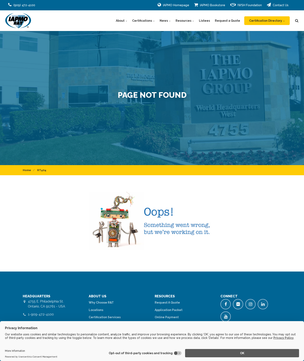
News (164, 20)
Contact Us (280, 5)
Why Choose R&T (101, 302)
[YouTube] (225, 316)
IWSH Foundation (249, 5)
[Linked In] (263, 304)
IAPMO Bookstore (212, 5)
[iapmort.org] (18, 20)
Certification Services (105, 317)
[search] (297, 20)
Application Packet (168, 310)
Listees (204, 20)
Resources (184, 20)
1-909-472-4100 (41, 314)
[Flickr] (238, 304)
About (120, 20)
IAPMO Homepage (175, 5)
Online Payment (167, 317)
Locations (96, 310)
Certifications (142, 20)
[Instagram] (250, 304)
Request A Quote (167, 302)
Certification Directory (266, 20)
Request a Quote (227, 20)
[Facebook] (225, 304)
